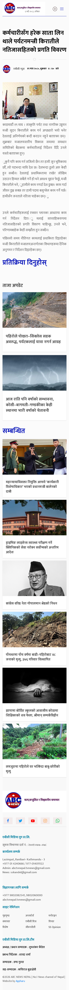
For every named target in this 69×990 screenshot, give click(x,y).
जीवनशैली (30, 927)
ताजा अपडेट (13, 285)
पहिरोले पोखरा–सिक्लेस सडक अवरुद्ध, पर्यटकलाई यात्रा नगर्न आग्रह (33, 339)
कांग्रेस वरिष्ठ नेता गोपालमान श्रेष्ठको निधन (31, 603)
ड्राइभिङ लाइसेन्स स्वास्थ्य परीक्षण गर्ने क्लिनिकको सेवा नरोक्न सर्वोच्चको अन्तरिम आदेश (32, 547)
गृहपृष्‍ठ (6, 915)
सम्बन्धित (14, 431)
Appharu (20, 981)
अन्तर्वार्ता (29, 915)
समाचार (6, 921)
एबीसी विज (30, 921)
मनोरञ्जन (53, 915)
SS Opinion (55, 927)
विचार (51, 921)
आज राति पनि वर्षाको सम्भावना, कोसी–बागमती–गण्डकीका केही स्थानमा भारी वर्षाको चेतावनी (30, 405)
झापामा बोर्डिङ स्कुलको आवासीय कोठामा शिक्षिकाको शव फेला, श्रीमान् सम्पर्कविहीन (32, 713)
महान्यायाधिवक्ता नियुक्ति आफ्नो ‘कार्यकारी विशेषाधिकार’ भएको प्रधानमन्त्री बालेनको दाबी (32, 486)
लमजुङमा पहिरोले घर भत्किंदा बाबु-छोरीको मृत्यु (33, 769)
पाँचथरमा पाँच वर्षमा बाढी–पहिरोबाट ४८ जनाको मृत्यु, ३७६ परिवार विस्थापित (31, 657)
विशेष (5, 927)
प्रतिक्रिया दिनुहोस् (25, 262)
